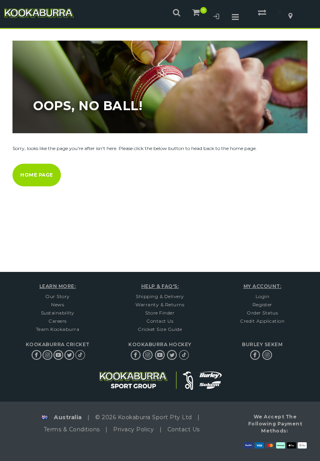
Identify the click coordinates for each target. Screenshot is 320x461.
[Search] (177, 12)
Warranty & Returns (159, 304)
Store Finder (159, 313)
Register (262, 304)
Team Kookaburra (58, 329)
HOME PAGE (36, 175)
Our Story (57, 296)
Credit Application (262, 321)
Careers (57, 321)
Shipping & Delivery (160, 296)
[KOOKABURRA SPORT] (38, 13)
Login (216, 18)
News (57, 304)
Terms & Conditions (72, 429)
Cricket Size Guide (160, 329)
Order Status (262, 313)
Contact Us (159, 321)
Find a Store (290, 16)
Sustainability (58, 313)
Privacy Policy (133, 429)
